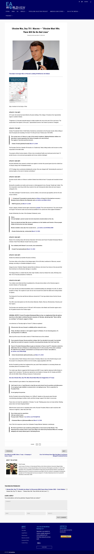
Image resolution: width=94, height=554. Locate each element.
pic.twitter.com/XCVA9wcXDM (45, 228)
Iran (13, 11)
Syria (7, 11)
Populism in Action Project (38, 11)
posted (38, 208)
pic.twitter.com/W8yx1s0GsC (43, 200)
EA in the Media (72, 11)
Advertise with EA (25, 538)
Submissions (24, 535)
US (17, 11)
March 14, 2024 (38, 420)
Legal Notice (24, 533)
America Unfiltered (56, 11)
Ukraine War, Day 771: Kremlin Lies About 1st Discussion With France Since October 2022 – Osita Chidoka (35, 489)
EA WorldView (12, 552)
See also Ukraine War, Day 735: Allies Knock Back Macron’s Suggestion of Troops (31, 378)
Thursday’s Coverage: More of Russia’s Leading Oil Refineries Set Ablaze (29, 74)
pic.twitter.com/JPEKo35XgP (18, 351)
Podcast (9, 15)
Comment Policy (25, 540)
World (23, 11)
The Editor (24, 530)
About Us (24, 528)
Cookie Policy (25, 542)
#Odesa (39, 198)
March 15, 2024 (34, 143)
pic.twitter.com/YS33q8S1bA (32, 417)
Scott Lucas (34, 35)
